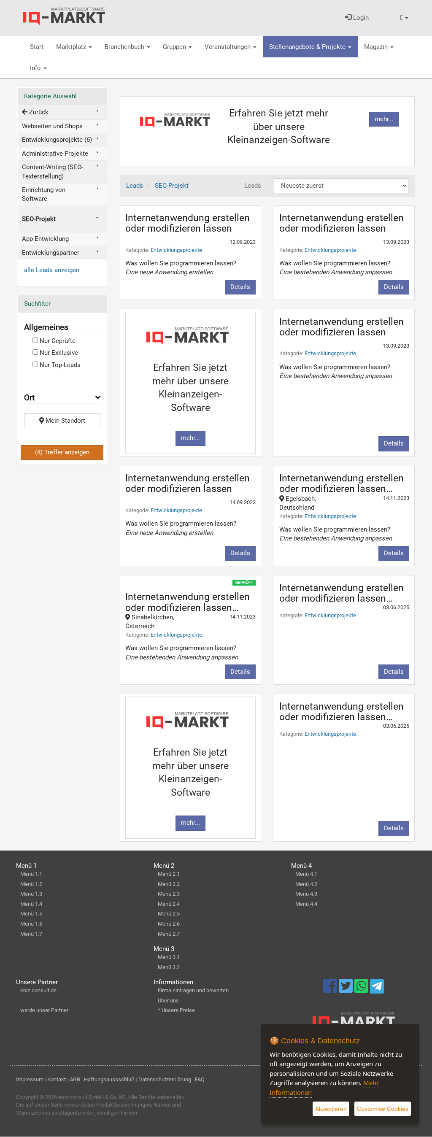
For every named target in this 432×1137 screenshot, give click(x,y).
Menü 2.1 (169, 874)
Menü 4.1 (306, 874)
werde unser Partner (44, 1010)
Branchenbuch (125, 47)
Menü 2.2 (169, 884)
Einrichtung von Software (43, 194)
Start (36, 47)
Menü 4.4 (306, 904)
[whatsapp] (362, 990)
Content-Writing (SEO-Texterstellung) (52, 171)
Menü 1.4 (31, 904)
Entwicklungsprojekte (176, 250)
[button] (404, 18)
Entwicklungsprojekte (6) (57, 139)
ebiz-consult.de (38, 990)
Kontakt (56, 1079)
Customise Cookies (382, 1108)
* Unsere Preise (176, 1010)
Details (240, 287)
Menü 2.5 (169, 913)
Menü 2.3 (169, 894)
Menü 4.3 (306, 894)
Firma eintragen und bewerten (193, 990)
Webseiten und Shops (52, 126)
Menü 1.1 (31, 874)
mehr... (384, 119)
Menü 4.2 (306, 884)
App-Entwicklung (45, 239)
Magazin (376, 47)
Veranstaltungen (228, 47)
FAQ (200, 1079)
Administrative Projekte (55, 153)
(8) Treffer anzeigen (62, 452)
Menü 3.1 (169, 957)
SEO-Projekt (39, 219)
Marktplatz (72, 47)
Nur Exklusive (58, 352)
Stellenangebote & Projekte (308, 47)
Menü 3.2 (169, 967)
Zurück (38, 112)
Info (36, 68)
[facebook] (331, 990)
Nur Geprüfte (57, 341)
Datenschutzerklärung (164, 1079)
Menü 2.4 (169, 904)
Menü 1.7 (31, 934)
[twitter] (346, 990)
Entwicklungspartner (50, 253)
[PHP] (64, 16)
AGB (75, 1079)
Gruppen (175, 47)
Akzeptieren (331, 1108)
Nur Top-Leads (59, 365)
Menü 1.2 (31, 884)
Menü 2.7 (169, 934)
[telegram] (377, 988)
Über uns (168, 1000)
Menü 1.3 (31, 894)
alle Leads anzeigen (51, 270)
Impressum (29, 1079)
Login (360, 18)
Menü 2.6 (169, 924)
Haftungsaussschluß (109, 1079)
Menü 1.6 (31, 924)
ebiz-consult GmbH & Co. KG (92, 1097)
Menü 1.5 (31, 913)
